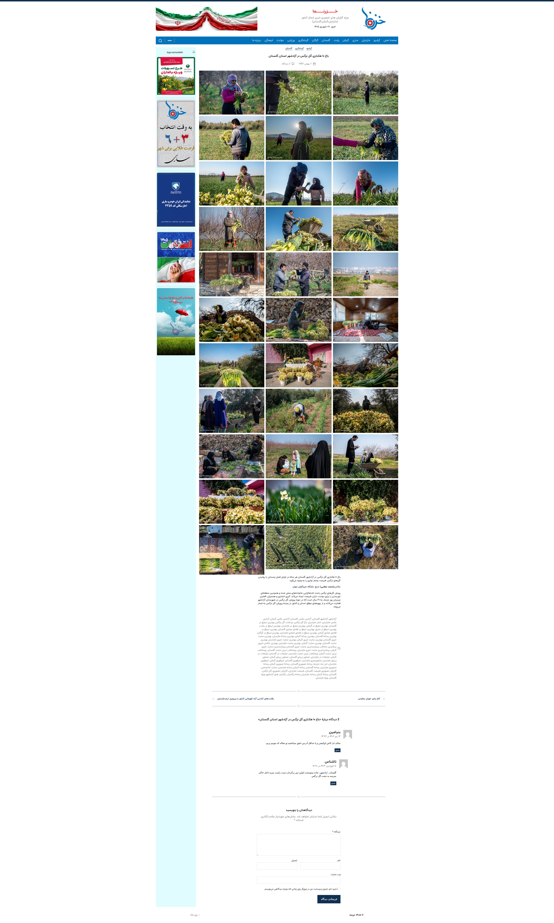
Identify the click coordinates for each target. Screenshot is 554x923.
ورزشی (291, 40)
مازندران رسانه (302, 674)
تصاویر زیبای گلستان (300, 657)
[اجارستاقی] (176, 200)
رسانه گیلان (299, 667)
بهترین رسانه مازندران (283, 636)
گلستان (326, 40)
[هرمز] (206, 18)
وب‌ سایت (335, 874)
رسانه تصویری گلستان (301, 664)
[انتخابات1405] (176, 257)
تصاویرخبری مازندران (312, 660)
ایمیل (294, 860)
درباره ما (256, 40)
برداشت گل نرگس (284, 622)
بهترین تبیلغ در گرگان (268, 632)
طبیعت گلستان (313, 671)
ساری (355, 40)
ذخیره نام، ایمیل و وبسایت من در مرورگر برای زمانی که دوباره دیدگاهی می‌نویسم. (301, 889)
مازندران (366, 40)
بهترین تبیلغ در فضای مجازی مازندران (298, 632)
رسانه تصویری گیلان (280, 664)
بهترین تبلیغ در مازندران (293, 626)
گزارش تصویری (280, 671)
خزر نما (324, 664)
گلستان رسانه (329, 674)
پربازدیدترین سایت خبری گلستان (303, 646)
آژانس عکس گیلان (279, 619)
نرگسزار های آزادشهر (276, 674)
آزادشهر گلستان (320, 619)
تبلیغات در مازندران (320, 657)
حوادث (280, 40)
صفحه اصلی (390, 40)
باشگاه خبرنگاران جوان (303, 586)
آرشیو (377, 40)
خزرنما (317, 664)
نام (339, 860)
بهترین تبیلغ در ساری (325, 629)
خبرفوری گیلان (277, 660)
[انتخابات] (176, 134)
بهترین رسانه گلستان (326, 636)
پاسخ (337, 750)
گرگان (315, 40)
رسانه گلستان (312, 667)
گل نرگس (267, 671)
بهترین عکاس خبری (268, 643)
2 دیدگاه (286, 63)
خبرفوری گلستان (293, 660)
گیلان (346, 40)
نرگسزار (290, 674)
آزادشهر (332, 619)
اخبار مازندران (314, 622)
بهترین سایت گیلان (311, 643)
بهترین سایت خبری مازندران (282, 639)
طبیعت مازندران (296, 671)
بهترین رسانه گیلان (304, 636)
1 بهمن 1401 (305, 63)
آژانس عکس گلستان (300, 619)
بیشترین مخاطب (328, 646)
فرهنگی (269, 40)
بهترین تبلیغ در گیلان (317, 626)
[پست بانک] (176, 76)
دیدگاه (336, 832)
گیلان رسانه (316, 674)
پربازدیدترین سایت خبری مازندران (313, 650)
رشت (336, 40)
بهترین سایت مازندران (290, 643)
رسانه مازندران (285, 667)
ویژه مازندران (322, 678)
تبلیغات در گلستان (278, 653)
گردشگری (303, 40)
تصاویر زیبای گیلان (279, 657)
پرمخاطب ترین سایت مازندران (303, 653)
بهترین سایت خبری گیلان (309, 639)
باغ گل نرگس (300, 622)
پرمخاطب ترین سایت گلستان (281, 650)
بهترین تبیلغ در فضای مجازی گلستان (296, 629)
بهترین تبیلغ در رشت (270, 626)
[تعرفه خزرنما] (176, 321)
